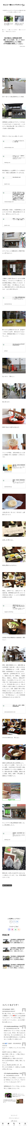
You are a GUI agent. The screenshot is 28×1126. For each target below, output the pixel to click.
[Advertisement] (14, 62)
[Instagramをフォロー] (9, 929)
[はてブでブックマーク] (17, 921)
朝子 (6, 1043)
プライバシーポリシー (14, 1118)
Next (26, 21)
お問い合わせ (14, 1121)
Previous (2, 21)
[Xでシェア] (10, 921)
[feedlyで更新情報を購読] (15, 929)
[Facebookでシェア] (14, 921)
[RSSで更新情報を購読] (18, 929)
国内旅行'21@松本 (7, 885)
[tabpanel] (8, 20)
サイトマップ (14, 1115)
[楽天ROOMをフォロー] (12, 929)
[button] (25, 553)
